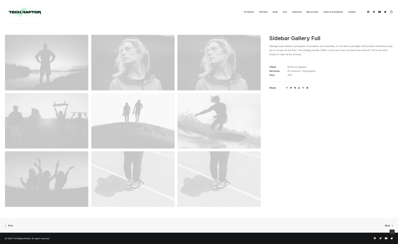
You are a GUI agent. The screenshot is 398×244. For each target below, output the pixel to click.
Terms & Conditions (333, 12)
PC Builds (249, 12)
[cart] (391, 12)
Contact (352, 12)
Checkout (296, 12)
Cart (285, 12)
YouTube (263, 12)
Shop (275, 12)
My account (312, 12)
